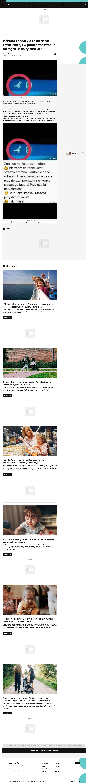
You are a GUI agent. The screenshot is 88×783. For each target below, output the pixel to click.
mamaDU (3, 1)
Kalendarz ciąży (66, 4)
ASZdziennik (24, 1)
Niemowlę (18, 4)
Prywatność (57, 768)
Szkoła (37, 4)
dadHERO (31, 1)
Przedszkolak (31, 4)
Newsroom (57, 766)
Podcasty (49, 4)
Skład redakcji (45, 768)
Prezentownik (42, 4)
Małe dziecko (24, 4)
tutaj (19, 746)
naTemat (9, 1)
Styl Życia (54, 4)
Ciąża (13, 4)
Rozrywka (37, 1)
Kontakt (44, 771)
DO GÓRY (77, 763)
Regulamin (57, 771)
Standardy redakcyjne (60, 774)
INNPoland (16, 1)
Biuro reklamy (45, 763)
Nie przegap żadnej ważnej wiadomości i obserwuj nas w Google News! (31, 222)
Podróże (59, 4)
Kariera (44, 766)
